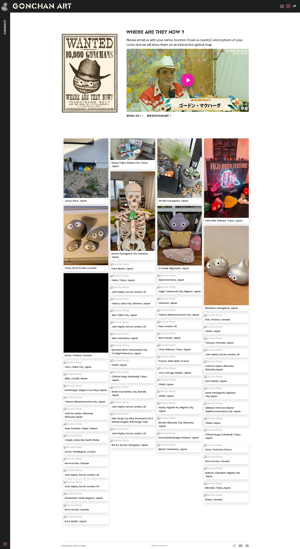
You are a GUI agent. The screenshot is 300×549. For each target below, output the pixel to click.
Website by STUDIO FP (159, 546)
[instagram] (288, 6)
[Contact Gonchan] (247, 545)
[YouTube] (240, 545)
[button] (282, 6)
